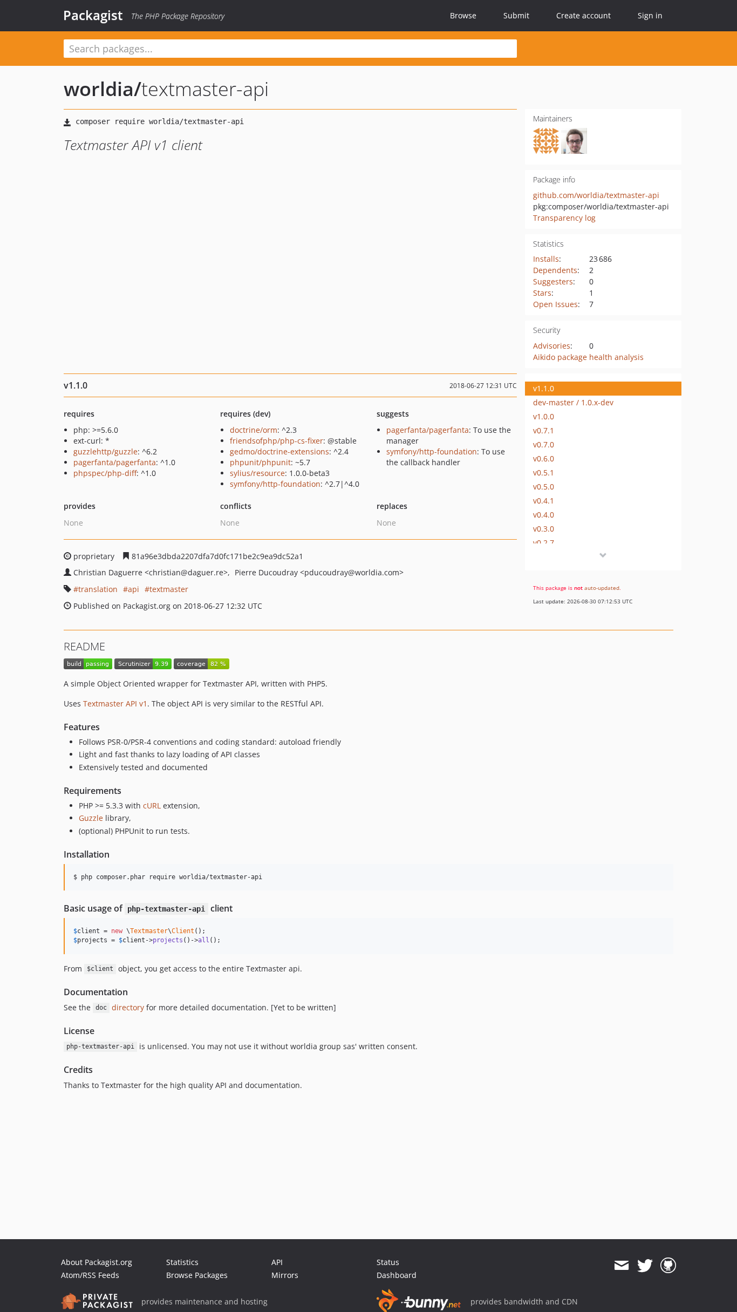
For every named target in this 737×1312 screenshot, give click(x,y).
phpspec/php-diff (105, 473)
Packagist (93, 15)
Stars (542, 293)
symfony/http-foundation (275, 484)
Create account (583, 15)
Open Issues (555, 304)
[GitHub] (668, 1265)
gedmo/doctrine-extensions (279, 451)
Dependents (555, 270)
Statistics (182, 1262)
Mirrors (284, 1275)
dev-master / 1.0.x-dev (573, 402)
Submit (516, 15)
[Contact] (621, 1265)
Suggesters (553, 281)
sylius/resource (257, 473)
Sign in (650, 15)
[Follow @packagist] (645, 1265)
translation (98, 589)
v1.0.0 (543, 416)
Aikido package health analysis (588, 357)
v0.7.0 (543, 444)
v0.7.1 (543, 430)
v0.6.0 (543, 458)
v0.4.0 (543, 514)
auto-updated (601, 588)
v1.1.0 (543, 388)
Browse (463, 15)
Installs (546, 259)
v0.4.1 (543, 500)
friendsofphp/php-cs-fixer (276, 441)
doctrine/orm (253, 430)
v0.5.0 (543, 486)
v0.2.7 (543, 543)
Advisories (551, 346)
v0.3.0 (543, 529)
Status (388, 1262)
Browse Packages (197, 1275)
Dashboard (397, 1275)
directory (119, 1007)
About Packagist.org (96, 1262)
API (277, 1262)
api (133, 589)
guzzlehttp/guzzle (105, 451)
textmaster (168, 589)
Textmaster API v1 (115, 703)
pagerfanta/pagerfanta (114, 462)
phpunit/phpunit (260, 462)
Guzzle (91, 818)
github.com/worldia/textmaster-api (596, 195)
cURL (152, 805)
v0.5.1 (543, 472)
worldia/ (102, 89)
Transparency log (564, 218)
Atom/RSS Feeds (90, 1275)
